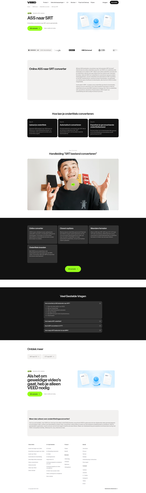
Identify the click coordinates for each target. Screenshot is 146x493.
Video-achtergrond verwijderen (54, 473)
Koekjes (84, 456)
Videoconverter (32, 465)
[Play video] (73, 184)
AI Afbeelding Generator (52, 451)
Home (28, 6)
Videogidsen (68, 467)
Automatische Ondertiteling (35, 456)
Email (84, 483)
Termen (84, 454)
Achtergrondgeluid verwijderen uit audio (54, 463)
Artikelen (67, 461)
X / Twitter (85, 475)
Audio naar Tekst (32, 454)
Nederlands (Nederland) (110, 488)
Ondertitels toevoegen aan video (36, 451)
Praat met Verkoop (83, 2)
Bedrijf (66, 451)
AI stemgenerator (50, 456)
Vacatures (85, 448)
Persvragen (85, 462)
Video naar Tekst (32, 467)
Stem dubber (49, 476)
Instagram (85, 478)
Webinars (67, 464)
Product (45, 2)
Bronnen (73, 2)
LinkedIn (85, 472)
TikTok (84, 481)
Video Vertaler (31, 470)
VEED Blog (67, 459)
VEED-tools (35, 6)
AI (67, 2)
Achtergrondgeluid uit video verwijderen (53, 467)
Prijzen (93, 2)
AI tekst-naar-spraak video (53, 470)
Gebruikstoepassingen (57, 2)
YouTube (85, 470)
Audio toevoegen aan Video (35, 448)
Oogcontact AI (50, 459)
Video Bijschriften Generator (35, 459)
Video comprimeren (33, 462)
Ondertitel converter (45, 6)
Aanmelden (114, 2)
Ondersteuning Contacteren (89, 459)
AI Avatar (48, 448)
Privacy (84, 451)
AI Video (48, 454)
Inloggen (105, 2)
